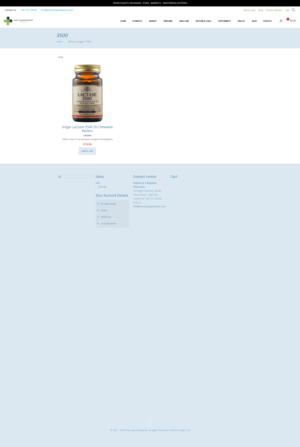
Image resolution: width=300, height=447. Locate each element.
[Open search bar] (293, 9)
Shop (260, 10)
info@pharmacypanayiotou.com (57, 9)
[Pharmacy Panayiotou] (18, 21)
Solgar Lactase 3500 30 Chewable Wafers (87, 129)
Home (59, 41)
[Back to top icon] (150, 423)
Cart (287, 10)
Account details (108, 203)
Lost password (108, 223)
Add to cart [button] (87, 150)
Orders (104, 210)
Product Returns (274, 10)
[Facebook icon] (148, 435)
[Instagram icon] (151, 435)
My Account (249, 10)
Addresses (106, 216)
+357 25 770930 (28, 9)
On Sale (102, 186)
